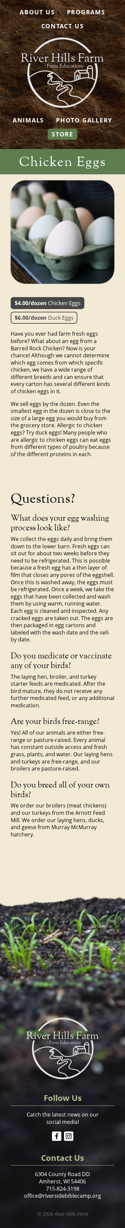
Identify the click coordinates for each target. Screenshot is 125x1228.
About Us (37, 12)
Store (62, 134)
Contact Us (62, 26)
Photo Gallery (84, 120)
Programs (86, 12)
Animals (28, 120)
